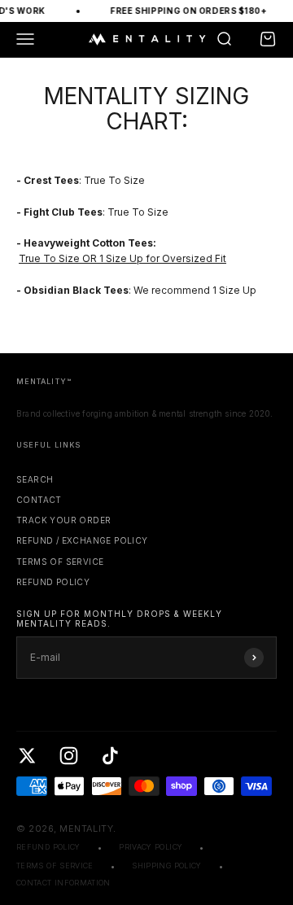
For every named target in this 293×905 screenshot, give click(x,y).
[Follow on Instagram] (69, 756)
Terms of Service (59, 561)
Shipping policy (166, 865)
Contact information (63, 882)
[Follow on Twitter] (27, 756)
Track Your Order (63, 520)
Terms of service (55, 865)
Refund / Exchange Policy (82, 540)
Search (34, 479)
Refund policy (53, 582)
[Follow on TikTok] (110, 756)
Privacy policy (150, 846)
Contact (39, 500)
